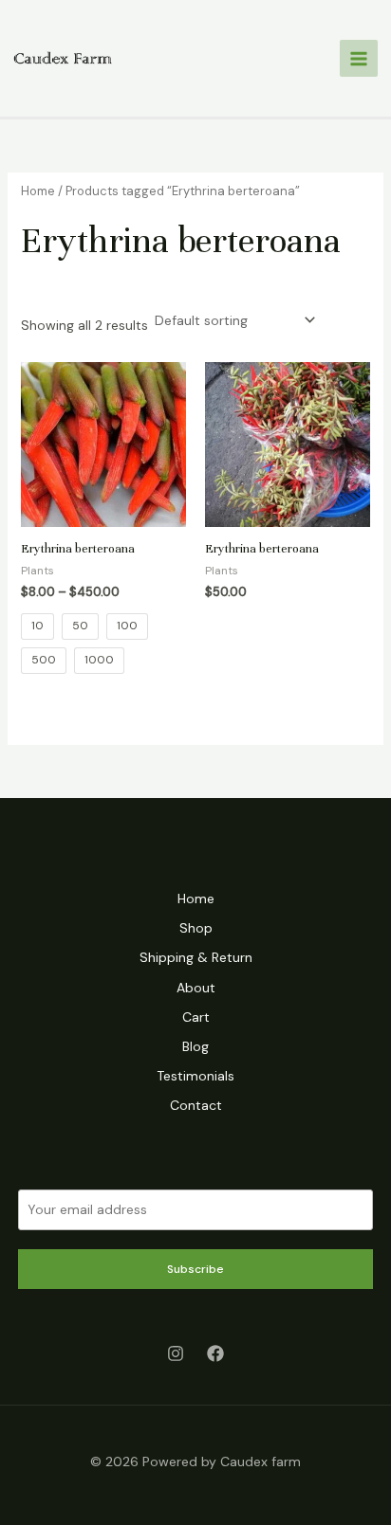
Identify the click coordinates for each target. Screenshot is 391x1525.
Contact (196, 1105)
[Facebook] (215, 1353)
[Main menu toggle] (359, 59)
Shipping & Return (196, 957)
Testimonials (195, 1075)
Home (38, 191)
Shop (196, 927)
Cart (196, 1017)
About (196, 987)
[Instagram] (175, 1353)
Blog (195, 1046)
